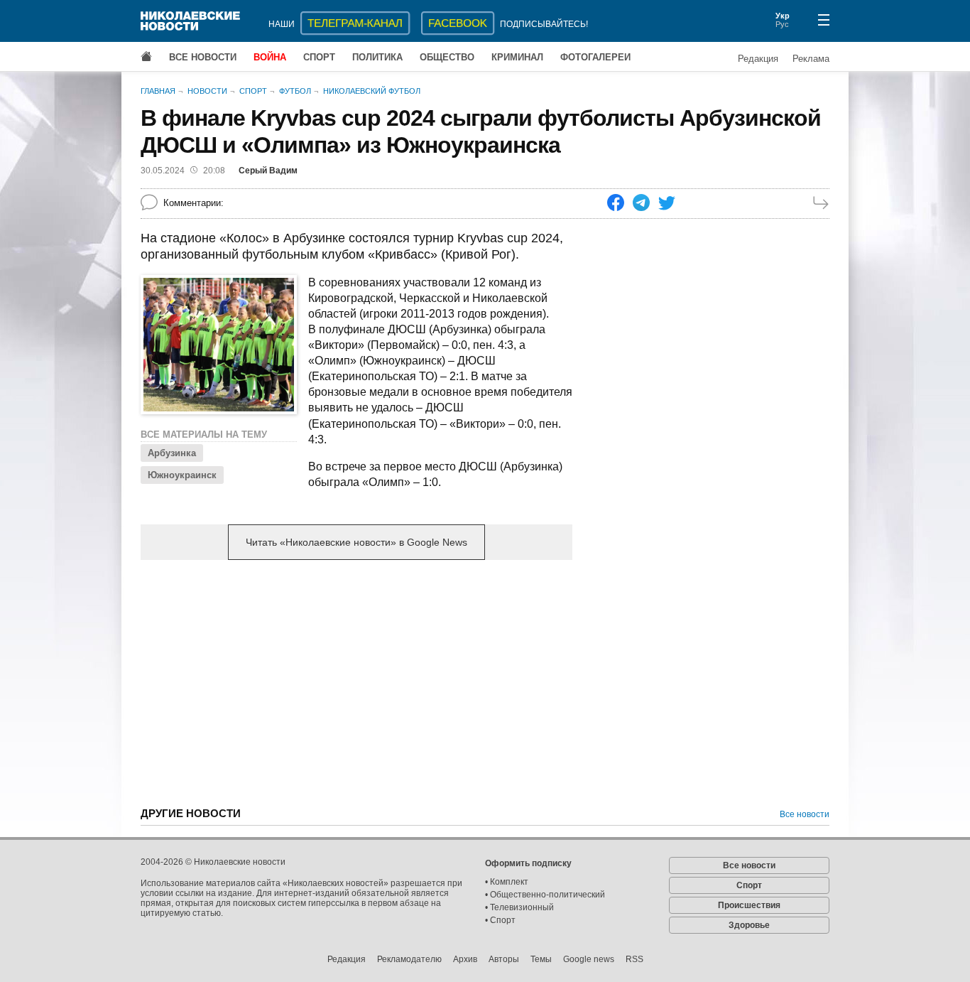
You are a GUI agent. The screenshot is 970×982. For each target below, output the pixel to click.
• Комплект (506, 882)
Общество (447, 57)
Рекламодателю (409, 959)
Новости (207, 91)
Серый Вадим (268, 171)
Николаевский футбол (371, 91)
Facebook (457, 23)
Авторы (504, 959)
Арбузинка (172, 453)
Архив (465, 959)
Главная (158, 91)
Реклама (810, 58)
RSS (634, 959)
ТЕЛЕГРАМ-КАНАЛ (355, 23)
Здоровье (749, 925)
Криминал (517, 57)
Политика (377, 57)
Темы (541, 959)
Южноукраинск (182, 475)
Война (270, 57)
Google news (588, 959)
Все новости (202, 57)
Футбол (295, 91)
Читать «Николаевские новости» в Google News (356, 542)
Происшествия (749, 905)
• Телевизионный (519, 907)
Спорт (319, 57)
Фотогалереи (595, 57)
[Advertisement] (356, 682)
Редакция (758, 58)
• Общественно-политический (545, 895)
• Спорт (500, 920)
